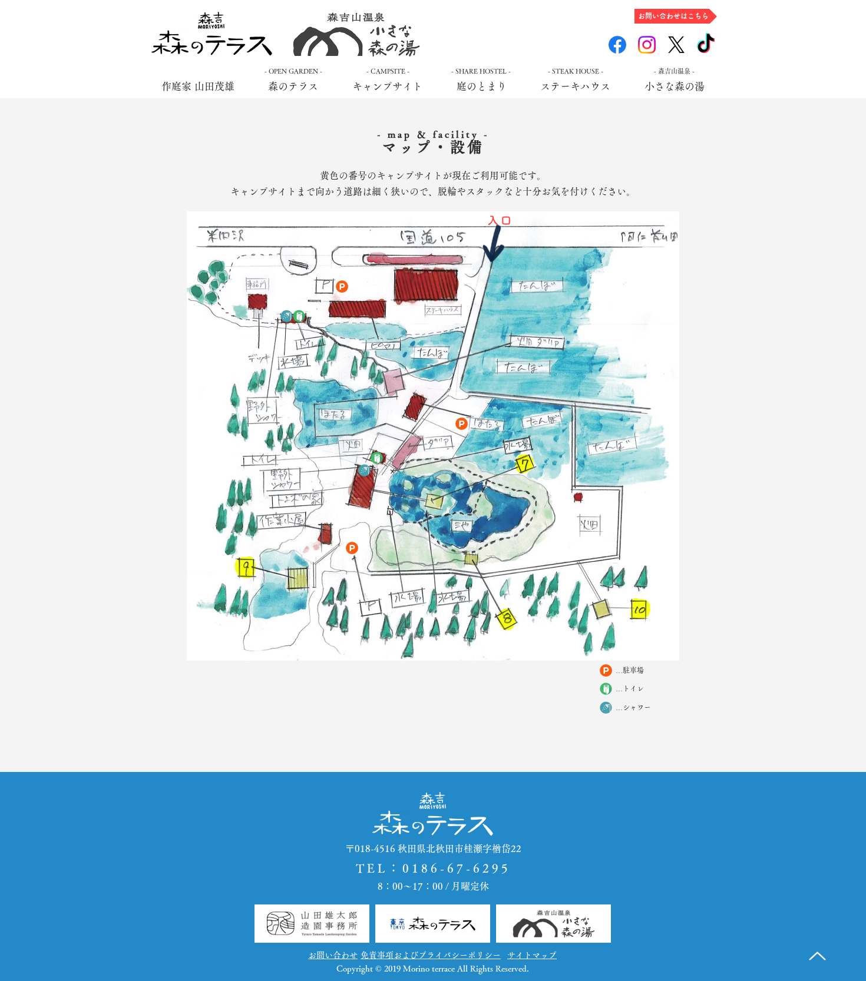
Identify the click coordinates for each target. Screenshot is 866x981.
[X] (676, 45)
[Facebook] (617, 45)
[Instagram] (647, 45)
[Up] (817, 956)
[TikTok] (706, 45)
